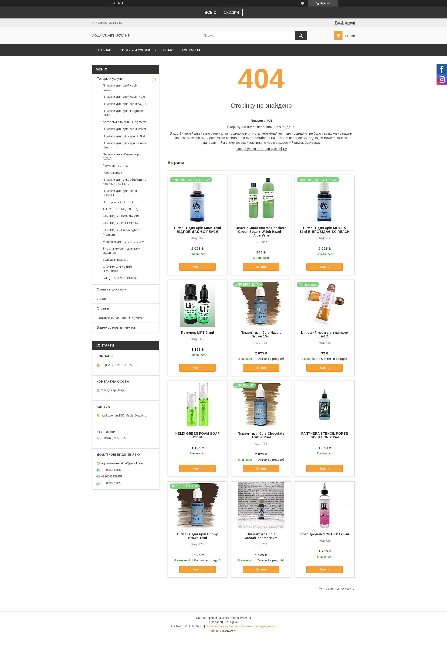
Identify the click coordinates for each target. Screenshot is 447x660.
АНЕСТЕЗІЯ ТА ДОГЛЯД (120, 209)
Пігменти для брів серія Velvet (124, 129)
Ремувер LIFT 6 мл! (197, 332)
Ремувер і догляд (115, 165)
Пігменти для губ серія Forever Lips (125, 145)
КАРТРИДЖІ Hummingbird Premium (121, 232)
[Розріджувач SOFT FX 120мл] (324, 505)
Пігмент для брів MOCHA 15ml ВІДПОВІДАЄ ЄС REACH (324, 229)
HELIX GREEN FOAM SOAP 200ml (197, 435)
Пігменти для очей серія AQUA (120, 87)
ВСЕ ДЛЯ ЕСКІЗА (115, 259)
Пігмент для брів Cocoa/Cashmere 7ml (261, 536)
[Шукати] (301, 35)
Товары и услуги (135, 50)
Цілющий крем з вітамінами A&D (324, 334)
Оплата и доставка (111, 289)
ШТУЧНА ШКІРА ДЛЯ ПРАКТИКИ (117, 269)
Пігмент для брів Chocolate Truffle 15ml (260, 435)
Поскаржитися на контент (222, 626)
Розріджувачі (112, 172)
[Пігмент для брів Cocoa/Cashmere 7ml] (261, 505)
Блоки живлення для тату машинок (121, 250)
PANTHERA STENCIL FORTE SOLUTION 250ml (324, 435)
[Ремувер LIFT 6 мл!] (197, 303)
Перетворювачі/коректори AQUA (122, 156)
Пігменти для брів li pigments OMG (123, 113)
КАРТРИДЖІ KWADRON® (121, 216)
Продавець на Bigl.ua (223, 622)
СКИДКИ (231, 12)
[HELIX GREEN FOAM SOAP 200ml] (197, 404)
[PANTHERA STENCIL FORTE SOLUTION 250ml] (324, 404)
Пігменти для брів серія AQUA (125, 104)
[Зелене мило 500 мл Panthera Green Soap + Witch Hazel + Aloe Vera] (261, 198)
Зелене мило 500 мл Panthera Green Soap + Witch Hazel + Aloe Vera (261, 231)
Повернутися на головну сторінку (261, 149)
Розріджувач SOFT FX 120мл (324, 534)
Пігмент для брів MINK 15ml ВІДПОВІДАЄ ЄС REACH (197, 229)
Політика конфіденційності (258, 626)
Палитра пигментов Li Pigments (121, 318)
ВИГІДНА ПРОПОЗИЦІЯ (120, 278)
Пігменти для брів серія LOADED (120, 193)
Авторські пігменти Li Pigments (125, 122)
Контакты (191, 50)
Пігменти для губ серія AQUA (124, 136)
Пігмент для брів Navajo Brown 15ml (260, 334)
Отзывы (103, 308)
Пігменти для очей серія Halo (124, 96)
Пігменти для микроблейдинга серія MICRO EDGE (124, 182)
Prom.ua (245, 618)
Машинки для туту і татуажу (123, 241)
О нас (168, 50)
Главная (103, 50)
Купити (197, 266)
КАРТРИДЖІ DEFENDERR (121, 223)
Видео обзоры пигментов (116, 327)
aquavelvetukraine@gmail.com (122, 463)
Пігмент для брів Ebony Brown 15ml (197, 536)
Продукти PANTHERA (118, 202)
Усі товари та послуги (335, 588)
